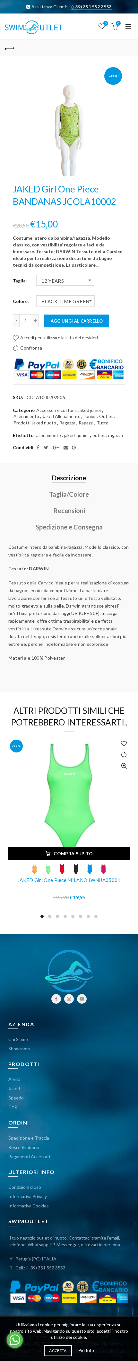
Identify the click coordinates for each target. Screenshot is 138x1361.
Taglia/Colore (69, 494)
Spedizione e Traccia (28, 1138)
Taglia (19, 280)
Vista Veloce (124, 766)
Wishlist (106, 23)
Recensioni (69, 510)
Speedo (16, 1097)
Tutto (102, 422)
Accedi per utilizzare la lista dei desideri (58, 337)
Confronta (31, 348)
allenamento (48, 435)
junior (83, 435)
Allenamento (26, 416)
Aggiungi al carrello (77, 321)
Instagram (69, 999)
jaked (69, 435)
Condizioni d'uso (24, 1187)
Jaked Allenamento (61, 416)
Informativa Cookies (28, 1205)
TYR (12, 1107)
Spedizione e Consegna (69, 527)
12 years (52, 281)
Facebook (56, 999)
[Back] (10, 47)
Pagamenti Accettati (29, 1156)
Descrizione (69, 478)
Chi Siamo (18, 1039)
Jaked (14, 1088)
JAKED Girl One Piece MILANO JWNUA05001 (69, 880)
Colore (20, 301)
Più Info (86, 1350)
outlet (98, 435)
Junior (90, 416)
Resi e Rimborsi (23, 1147)
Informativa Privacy (27, 1196)
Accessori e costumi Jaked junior (68, 410)
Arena (14, 1079)
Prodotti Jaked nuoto (34, 422)
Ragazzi (86, 422)
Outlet (106, 416)
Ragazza (67, 422)
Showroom (19, 1048)
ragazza (115, 435)
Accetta (57, 1350)
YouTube (82, 999)
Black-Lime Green (65, 301)
